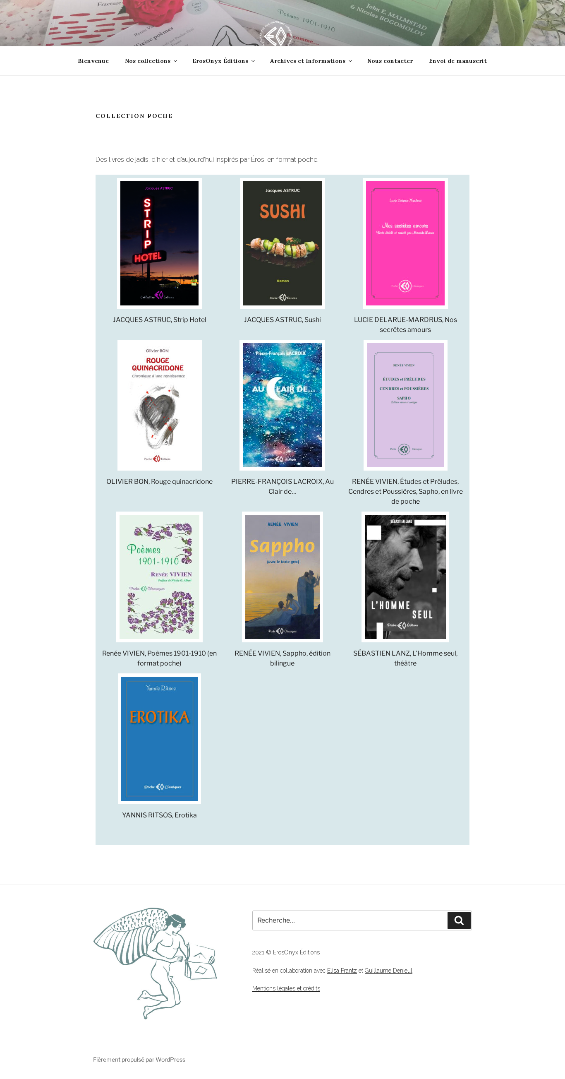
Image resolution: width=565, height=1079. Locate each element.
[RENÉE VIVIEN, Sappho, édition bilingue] (282, 578)
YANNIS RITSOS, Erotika (159, 815)
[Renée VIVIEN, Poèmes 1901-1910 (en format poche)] (159, 578)
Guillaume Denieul (388, 970)
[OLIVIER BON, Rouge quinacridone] (160, 406)
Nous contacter (390, 61)
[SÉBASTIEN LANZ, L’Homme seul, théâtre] (405, 578)
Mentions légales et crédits (286, 988)
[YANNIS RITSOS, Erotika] (159, 740)
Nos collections (147, 61)
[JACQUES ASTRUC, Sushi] (282, 244)
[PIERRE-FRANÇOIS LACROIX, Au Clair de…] (282, 406)
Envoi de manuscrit (458, 61)
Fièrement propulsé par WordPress (139, 1059)
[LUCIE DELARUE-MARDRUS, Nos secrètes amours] (405, 244)
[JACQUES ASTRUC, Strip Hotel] (159, 244)
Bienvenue (93, 61)
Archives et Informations (307, 61)
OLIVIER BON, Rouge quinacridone (159, 481)
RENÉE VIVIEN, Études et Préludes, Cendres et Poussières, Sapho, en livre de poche (405, 491)
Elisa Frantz (342, 970)
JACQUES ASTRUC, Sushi (282, 320)
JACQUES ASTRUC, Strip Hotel (159, 320)
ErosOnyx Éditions (220, 61)
